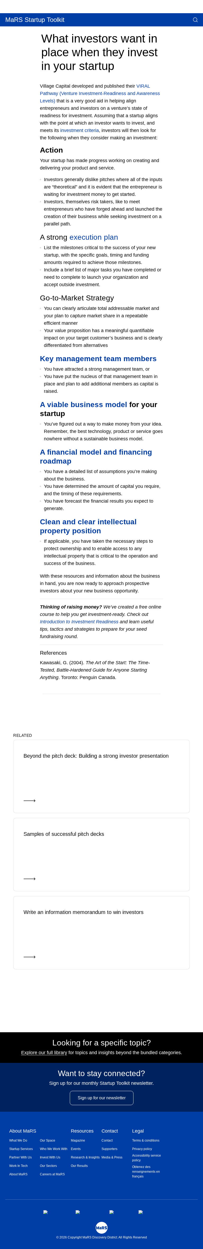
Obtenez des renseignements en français (146, 1171)
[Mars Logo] (102, 1228)
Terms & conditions (145, 1140)
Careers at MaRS (52, 1174)
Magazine (78, 1140)
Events (76, 1149)
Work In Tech (18, 1166)
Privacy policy (142, 1149)
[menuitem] (24, 1140)
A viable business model (83, 404)
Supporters (109, 1149)
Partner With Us (20, 1157)
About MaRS (22, 1131)
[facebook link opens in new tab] (55, 1212)
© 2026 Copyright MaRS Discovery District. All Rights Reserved (101, 1237)
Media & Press (112, 1157)
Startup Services (21, 1149)
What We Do (18, 1140)
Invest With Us (50, 1157)
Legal (138, 1131)
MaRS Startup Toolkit (34, 19)
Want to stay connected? (101, 1073)
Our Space (47, 1140)
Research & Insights (85, 1157)
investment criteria (79, 130)
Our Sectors (48, 1166)
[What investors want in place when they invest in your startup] (137, 701)
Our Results (79, 1166)
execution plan (94, 237)
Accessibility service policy (146, 1158)
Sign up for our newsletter (102, 1098)
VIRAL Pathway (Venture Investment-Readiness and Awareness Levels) (100, 93)
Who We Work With (53, 1149)
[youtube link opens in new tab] (149, 1212)
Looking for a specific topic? (101, 1043)
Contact (110, 1131)
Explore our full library (44, 1052)
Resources (82, 1131)
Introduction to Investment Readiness (79, 621)
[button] (195, 19)
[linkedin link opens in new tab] (119, 1212)
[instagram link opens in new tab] (88, 1212)
